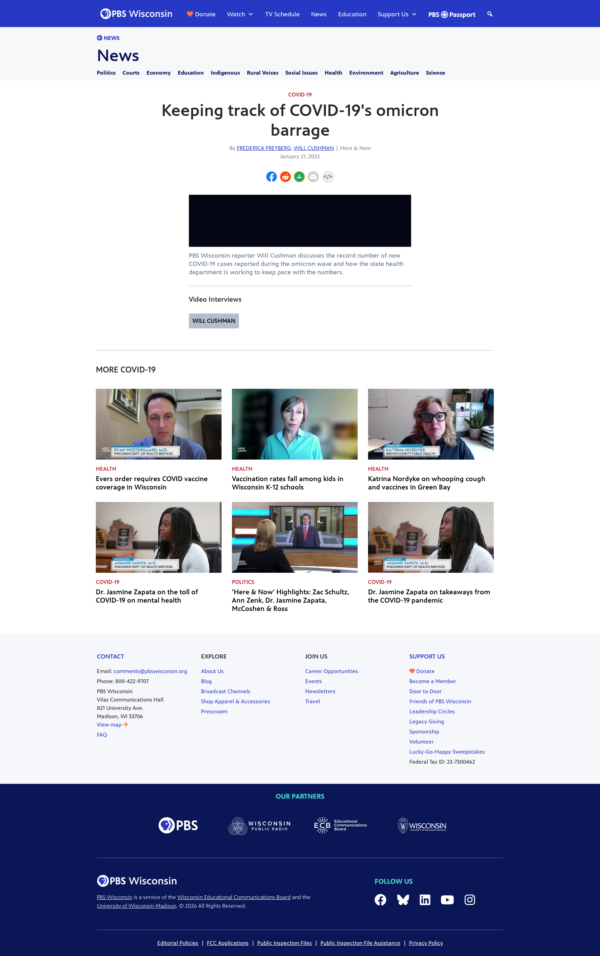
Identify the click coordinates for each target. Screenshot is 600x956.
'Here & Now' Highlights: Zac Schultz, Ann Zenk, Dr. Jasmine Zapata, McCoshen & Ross (290, 600)
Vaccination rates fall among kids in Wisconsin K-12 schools (287, 483)
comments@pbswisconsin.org (150, 671)
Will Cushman (314, 148)
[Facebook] (271, 177)
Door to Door (425, 691)
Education (352, 14)
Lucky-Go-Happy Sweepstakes (447, 751)
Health (333, 72)
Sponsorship (424, 731)
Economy (159, 72)
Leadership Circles (432, 711)
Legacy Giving (426, 721)
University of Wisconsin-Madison (136, 906)
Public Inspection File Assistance (360, 943)
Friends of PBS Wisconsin (440, 701)
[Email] (313, 177)
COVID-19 (300, 94)
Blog (206, 681)
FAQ (102, 734)
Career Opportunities (331, 671)
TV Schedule (282, 14)
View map (110, 724)
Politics (106, 72)
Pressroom (214, 711)
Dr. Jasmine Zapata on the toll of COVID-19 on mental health (147, 596)
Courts (131, 72)
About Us (212, 671)
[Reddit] (285, 177)
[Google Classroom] (299, 177)
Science (435, 72)
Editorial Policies (177, 943)
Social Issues (301, 72)
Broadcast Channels (225, 691)
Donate (205, 14)
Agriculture (404, 72)
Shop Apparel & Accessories (235, 701)
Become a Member (432, 681)
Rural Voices (262, 72)
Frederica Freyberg (264, 148)
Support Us (393, 14)
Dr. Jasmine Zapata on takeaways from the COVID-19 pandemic (429, 596)
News (319, 14)
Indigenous (225, 72)
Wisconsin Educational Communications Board (234, 897)
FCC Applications (228, 943)
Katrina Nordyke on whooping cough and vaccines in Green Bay (426, 483)
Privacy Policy (426, 943)
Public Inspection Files (284, 943)
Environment (366, 72)
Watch (236, 14)
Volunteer (421, 741)
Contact (110, 656)
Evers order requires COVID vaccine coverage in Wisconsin (152, 483)
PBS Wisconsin (114, 897)
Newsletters (320, 691)
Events (313, 681)
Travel (312, 701)
